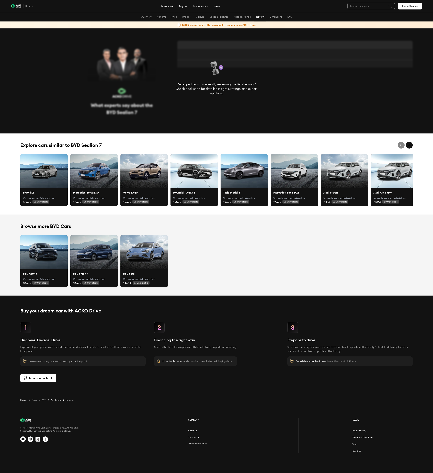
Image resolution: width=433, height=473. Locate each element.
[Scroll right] (409, 145)
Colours (200, 16)
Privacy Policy (359, 430)
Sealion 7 (56, 400)
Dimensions (276, 16)
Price (174, 16)
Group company (196, 443)
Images (186, 16)
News (217, 6)
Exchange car (200, 5)
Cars (34, 400)
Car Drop (356, 451)
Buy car (183, 6)
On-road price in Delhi (33, 198)
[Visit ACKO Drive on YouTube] (23, 439)
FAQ (289, 16)
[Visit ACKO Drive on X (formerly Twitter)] (38, 439)
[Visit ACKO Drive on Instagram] (30, 439)
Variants (161, 16)
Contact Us (193, 437)
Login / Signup (410, 5)
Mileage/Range (242, 16)
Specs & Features (219, 16)
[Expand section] (206, 443)
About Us (192, 430)
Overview (146, 16)
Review (260, 16)
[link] (44, 171)
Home (23, 400)
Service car (167, 5)
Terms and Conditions (362, 437)
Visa (354, 444)
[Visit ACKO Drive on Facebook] (45, 439)
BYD (44, 400)
